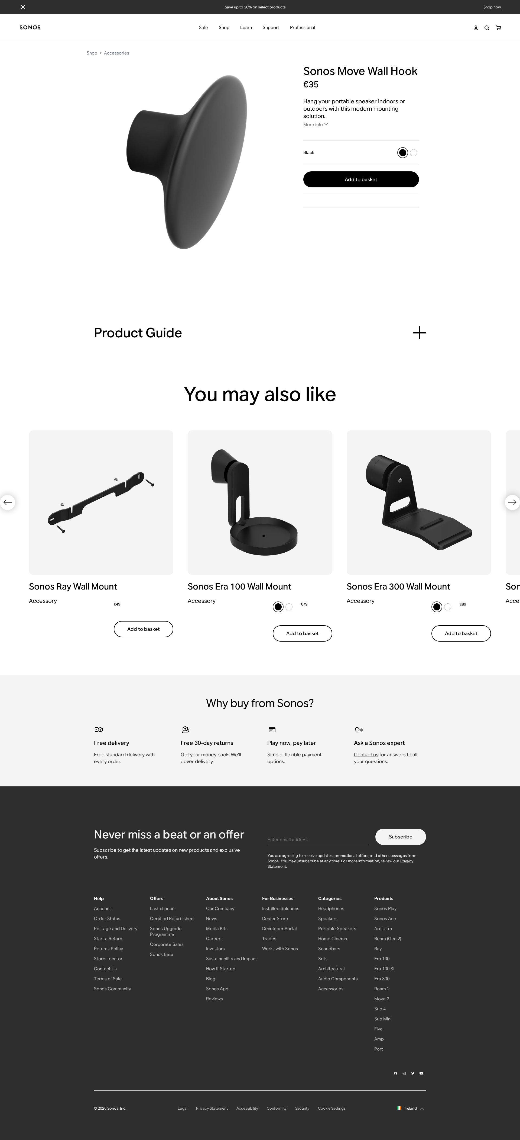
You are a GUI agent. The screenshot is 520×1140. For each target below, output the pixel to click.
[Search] (487, 27)
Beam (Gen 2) (387, 939)
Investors (215, 949)
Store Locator (108, 959)
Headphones (331, 908)
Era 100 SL (385, 969)
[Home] (30, 27)
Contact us (366, 754)
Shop (92, 53)
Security (302, 1108)
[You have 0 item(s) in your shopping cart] (498, 27)
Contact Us (105, 969)
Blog (210, 979)
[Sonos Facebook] (395, 1073)
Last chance (162, 908)
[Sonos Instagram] (404, 1073)
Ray (378, 949)
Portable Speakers (337, 928)
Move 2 (381, 999)
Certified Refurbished (172, 918)
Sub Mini (383, 1019)
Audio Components (338, 979)
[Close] (23, 7)
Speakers (327, 918)
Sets (322, 959)
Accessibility (247, 1108)
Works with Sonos (280, 949)
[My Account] (476, 27)
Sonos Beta (161, 954)
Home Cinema (332, 939)
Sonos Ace (385, 918)
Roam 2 (381, 989)
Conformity (277, 1108)
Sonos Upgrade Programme (166, 931)
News (211, 918)
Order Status (107, 918)
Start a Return (108, 939)
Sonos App (217, 989)
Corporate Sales (167, 944)
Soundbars (329, 949)
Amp (379, 1039)
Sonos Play (385, 908)
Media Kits (216, 928)
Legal (182, 1108)
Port (378, 1049)
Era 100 (381, 959)
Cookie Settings (332, 1108)
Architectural (331, 969)
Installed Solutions (280, 908)
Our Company (220, 908)
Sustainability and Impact (231, 959)
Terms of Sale (108, 979)
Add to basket (361, 179)
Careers (214, 939)
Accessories (116, 53)
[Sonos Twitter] (413, 1073)
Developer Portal (279, 928)
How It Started (220, 969)
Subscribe (400, 837)
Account (102, 908)
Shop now (492, 7)
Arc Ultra (383, 928)
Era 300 (381, 979)
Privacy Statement (212, 1108)
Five (378, 1029)
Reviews (214, 999)
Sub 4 (380, 1009)
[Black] (402, 152)
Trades (269, 939)
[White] (413, 152)
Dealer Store (275, 918)
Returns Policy (108, 949)
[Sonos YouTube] (421, 1073)
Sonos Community (112, 989)
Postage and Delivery (115, 928)
